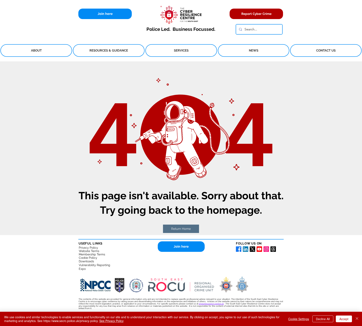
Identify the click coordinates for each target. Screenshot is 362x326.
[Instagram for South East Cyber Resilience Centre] (266, 249)
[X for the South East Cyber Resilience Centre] (252, 249)
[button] (36, 50)
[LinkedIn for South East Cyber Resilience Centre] (245, 249)
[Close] (356, 319)
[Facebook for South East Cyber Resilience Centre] (238, 249)
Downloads (86, 261)
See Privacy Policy (111, 321)
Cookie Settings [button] (298, 319)
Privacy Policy (88, 247)
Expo (82, 268)
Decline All (323, 319)
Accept (343, 319)
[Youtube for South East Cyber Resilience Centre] (259, 249)
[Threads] (273, 249)
